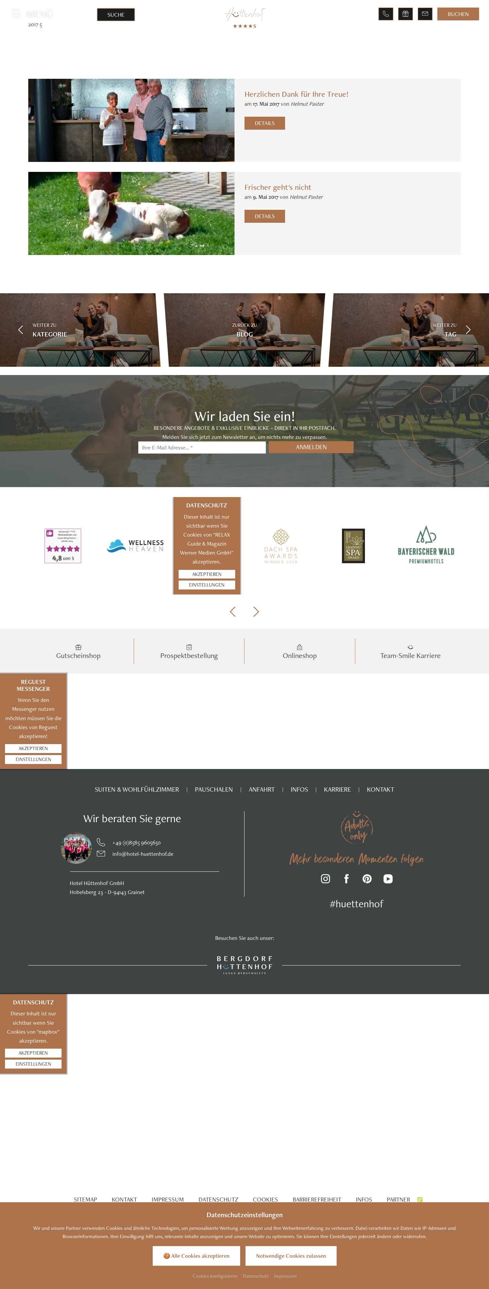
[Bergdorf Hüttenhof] (244, 964)
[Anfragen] (425, 14)
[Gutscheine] (405, 14)
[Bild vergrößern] (62, 848)
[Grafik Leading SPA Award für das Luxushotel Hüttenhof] (353, 546)
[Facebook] (346, 879)
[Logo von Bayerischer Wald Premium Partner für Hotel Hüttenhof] (426, 545)
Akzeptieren (207, 574)
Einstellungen (207, 584)
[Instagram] (325, 879)
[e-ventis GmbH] (419, 1199)
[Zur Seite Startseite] (245, 13)
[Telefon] (386, 14)
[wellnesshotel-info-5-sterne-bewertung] (62, 546)
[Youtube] (388, 879)
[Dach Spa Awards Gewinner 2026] (280, 546)
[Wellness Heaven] (135, 546)
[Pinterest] (367, 879)
